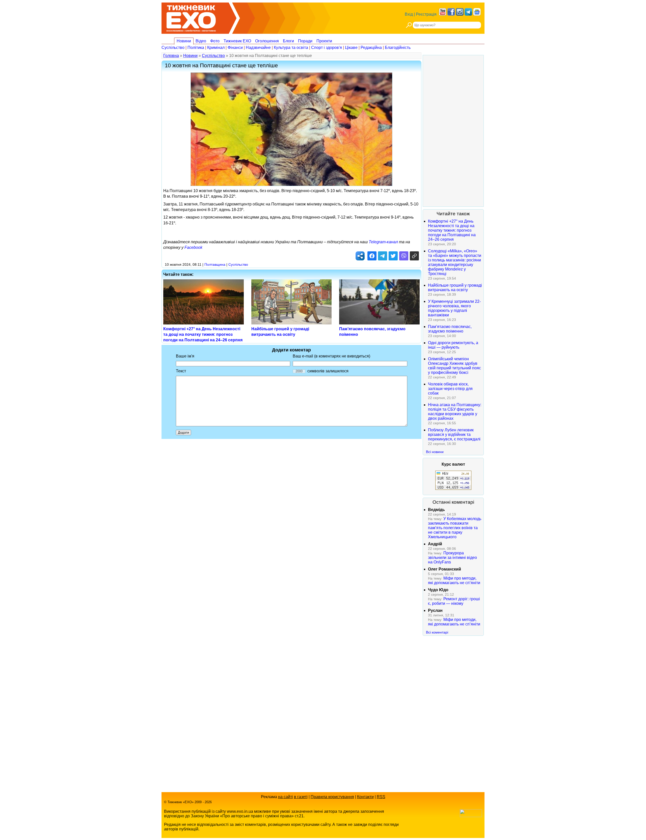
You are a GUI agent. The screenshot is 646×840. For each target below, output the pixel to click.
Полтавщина (214, 264)
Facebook (193, 247)
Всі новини (435, 452)
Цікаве (351, 47)
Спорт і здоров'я (326, 47)
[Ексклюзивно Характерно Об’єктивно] (191, 17)
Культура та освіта (291, 47)
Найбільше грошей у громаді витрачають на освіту (455, 287)
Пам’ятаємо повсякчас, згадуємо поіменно (450, 328)
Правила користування (332, 797)
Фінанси (235, 47)
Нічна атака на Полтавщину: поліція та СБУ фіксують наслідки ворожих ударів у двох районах (454, 412)
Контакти (365, 797)
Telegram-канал (383, 242)
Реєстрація (426, 14)
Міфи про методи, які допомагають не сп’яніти (454, 580)
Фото (215, 41)
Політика (195, 47)
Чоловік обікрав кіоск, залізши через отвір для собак (450, 388)
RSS (381, 797)
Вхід (409, 14)
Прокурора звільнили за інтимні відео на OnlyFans (452, 557)
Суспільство (173, 47)
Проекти (324, 41)
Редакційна (371, 47)
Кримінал (216, 47)
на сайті (285, 797)
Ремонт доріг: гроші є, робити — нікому (454, 601)
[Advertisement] (453, 130)
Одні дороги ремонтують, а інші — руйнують (453, 345)
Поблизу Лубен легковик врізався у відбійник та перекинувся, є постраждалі (454, 434)
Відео (201, 41)
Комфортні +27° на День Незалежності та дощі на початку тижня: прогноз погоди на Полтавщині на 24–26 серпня (203, 334)
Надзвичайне (258, 47)
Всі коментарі (437, 632)
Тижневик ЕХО (237, 41)
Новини (184, 41)
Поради (305, 41)
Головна (171, 55)
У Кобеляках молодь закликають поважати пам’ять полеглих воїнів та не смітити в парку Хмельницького (454, 528)
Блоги (288, 41)
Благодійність (398, 47)
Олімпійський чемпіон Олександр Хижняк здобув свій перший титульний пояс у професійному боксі (454, 366)
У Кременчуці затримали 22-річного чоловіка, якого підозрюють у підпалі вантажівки (454, 308)
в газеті (301, 797)
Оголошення (267, 41)
